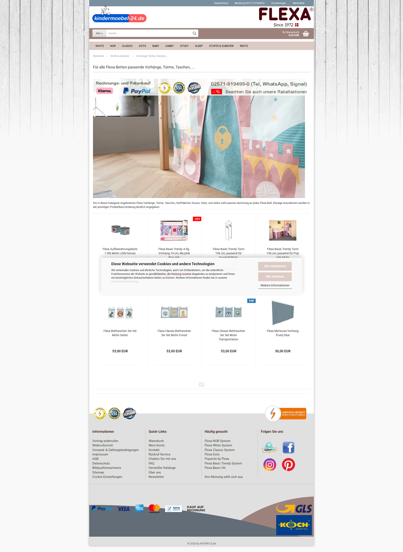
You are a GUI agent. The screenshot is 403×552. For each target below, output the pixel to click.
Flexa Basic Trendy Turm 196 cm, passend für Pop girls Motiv (283, 253)
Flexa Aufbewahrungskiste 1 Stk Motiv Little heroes (120, 251)
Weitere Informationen (274, 285)
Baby (155, 45)
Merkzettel (298, 3)
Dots (142, 45)
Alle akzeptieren (275, 266)
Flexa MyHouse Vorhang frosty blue (283, 333)
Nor (113, 45)
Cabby (169, 45)
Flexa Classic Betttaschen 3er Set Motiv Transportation (228, 335)
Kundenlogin (278, 3)
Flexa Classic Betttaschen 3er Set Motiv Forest (174, 333)
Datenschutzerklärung (124, 281)
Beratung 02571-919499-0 (249, 3)
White (100, 45)
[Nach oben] (391, 546)
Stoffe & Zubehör (221, 45)
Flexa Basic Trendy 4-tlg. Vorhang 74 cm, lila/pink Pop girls (174, 253)
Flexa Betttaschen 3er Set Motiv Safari (120, 333)
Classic (127, 45)
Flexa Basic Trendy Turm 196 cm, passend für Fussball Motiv (228, 253)
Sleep (199, 45)
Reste (244, 45)
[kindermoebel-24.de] (201, 17)
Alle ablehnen (275, 276)
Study (184, 45)
